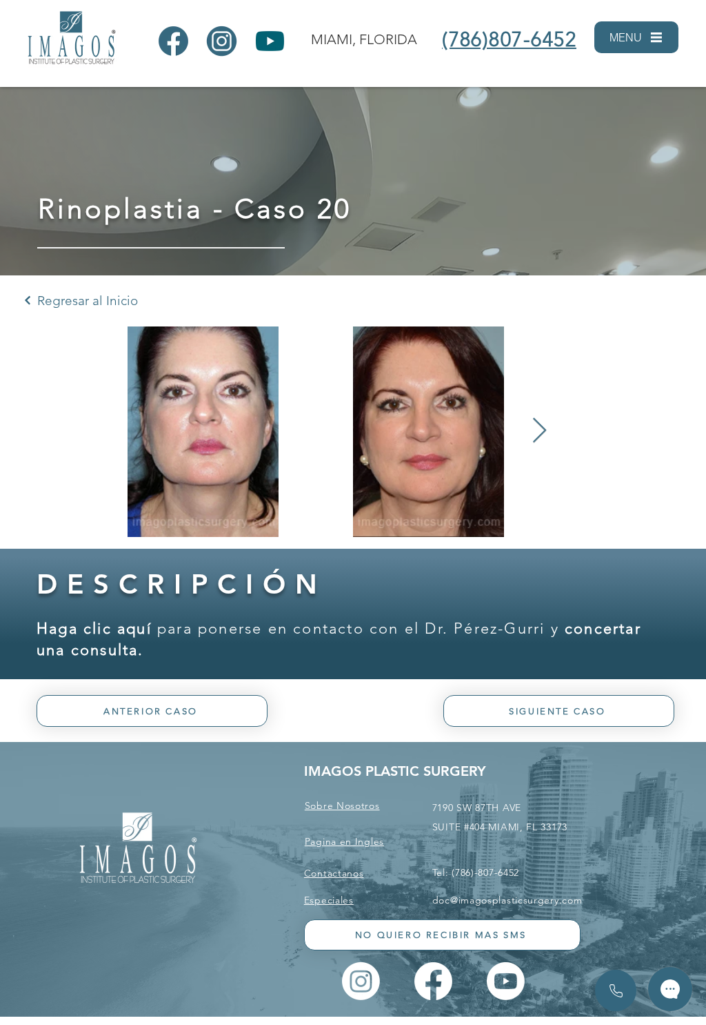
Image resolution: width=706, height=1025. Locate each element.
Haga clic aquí (94, 628)
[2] (222, 41)
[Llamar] (615, 990)
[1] (173, 41)
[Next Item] (539, 431)
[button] (636, 37)
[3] (270, 41)
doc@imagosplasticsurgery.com (507, 900)
